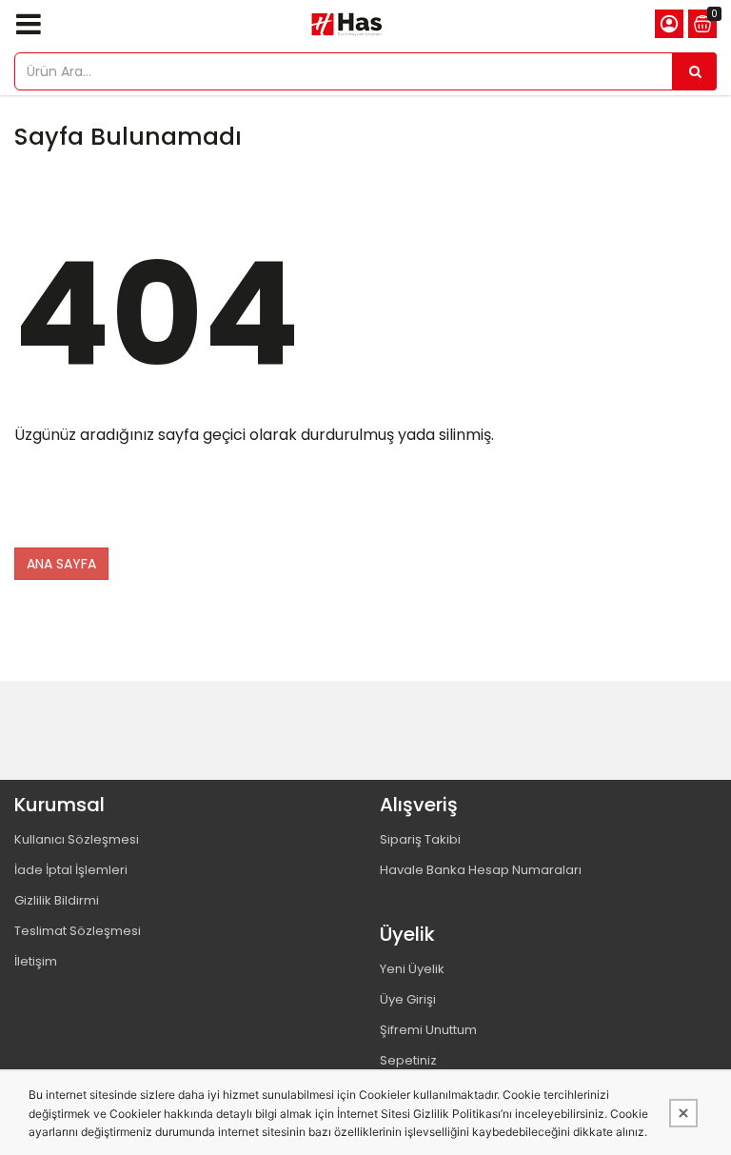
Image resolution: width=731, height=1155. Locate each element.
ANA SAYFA (61, 563)
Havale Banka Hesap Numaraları (481, 870)
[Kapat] (683, 1113)
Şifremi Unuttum (428, 1030)
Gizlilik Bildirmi (56, 900)
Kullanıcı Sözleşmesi (76, 839)
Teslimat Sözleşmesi (77, 931)
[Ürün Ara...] (695, 71)
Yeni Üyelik (412, 969)
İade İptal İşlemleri (71, 870)
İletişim (35, 961)
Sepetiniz (408, 1060)
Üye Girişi (408, 999)
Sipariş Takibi (420, 839)
